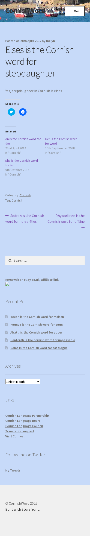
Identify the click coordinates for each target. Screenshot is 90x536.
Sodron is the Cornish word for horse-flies (24, 218)
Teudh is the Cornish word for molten (37, 317)
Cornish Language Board (23, 421)
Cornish (25, 195)
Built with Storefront (22, 509)
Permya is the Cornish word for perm (36, 324)
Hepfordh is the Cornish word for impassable (42, 340)
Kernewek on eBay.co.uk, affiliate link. (32, 280)
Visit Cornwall (15, 436)
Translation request (19, 431)
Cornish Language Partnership (27, 415)
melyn (50, 41)
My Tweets (13, 470)
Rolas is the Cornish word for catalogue (38, 348)
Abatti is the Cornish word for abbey (36, 332)
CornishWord (25, 10)
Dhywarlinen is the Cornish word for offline (66, 218)
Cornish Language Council (24, 426)
